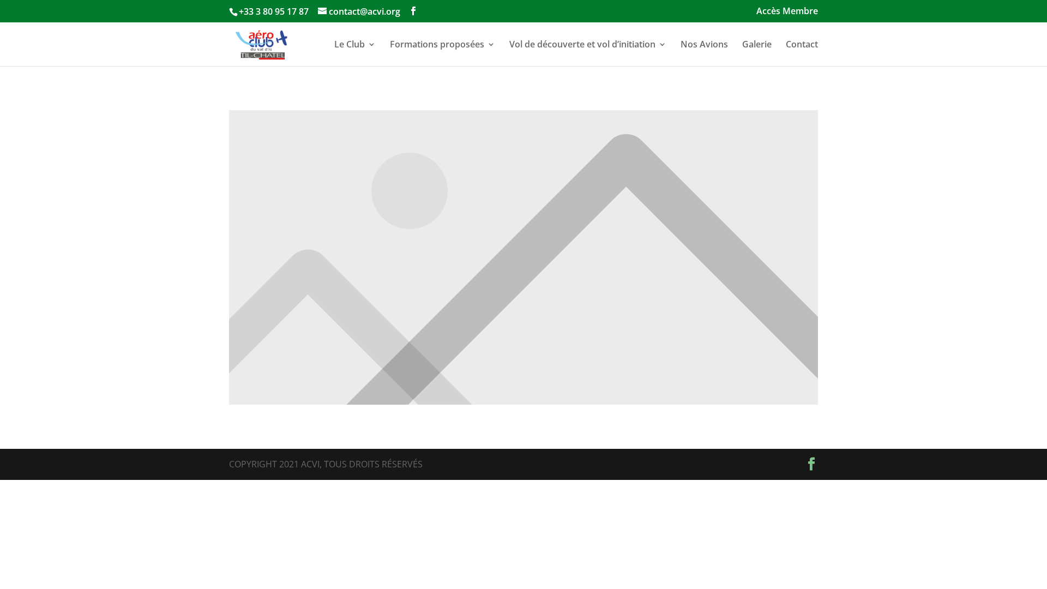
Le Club (349, 45)
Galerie (757, 45)
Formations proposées (437, 45)
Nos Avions (704, 45)
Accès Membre (787, 12)
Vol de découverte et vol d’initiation (582, 45)
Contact (802, 45)
